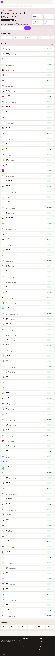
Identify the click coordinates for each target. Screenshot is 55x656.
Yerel (26, 5)
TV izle (8, 654)
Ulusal (8, 5)
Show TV (40, 646)
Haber (21, 5)
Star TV (40, 647)
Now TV (40, 649)
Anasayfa (3, 5)
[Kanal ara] (53, 2)
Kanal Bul (27, 27)
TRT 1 (40, 644)
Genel (30, 5)
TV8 (40, 640)
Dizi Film (16, 5)
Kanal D (40, 641)
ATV (40, 643)
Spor (12, 5)
